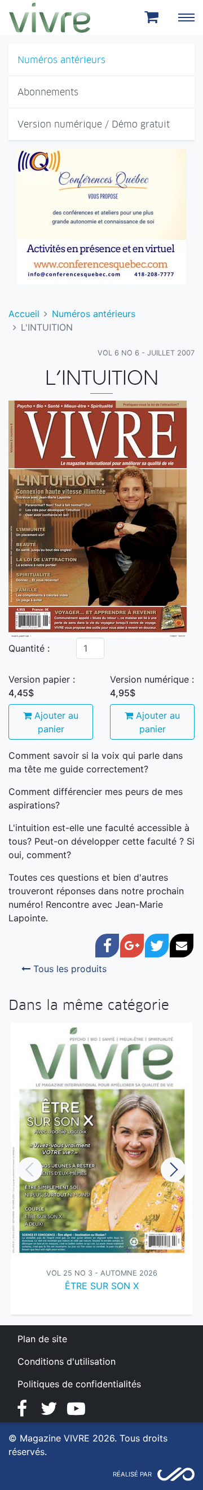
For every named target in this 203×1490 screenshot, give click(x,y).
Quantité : (29, 648)
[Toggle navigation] (186, 17)
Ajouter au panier (55, 722)
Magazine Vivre (49, 17)
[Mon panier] (153, 17)
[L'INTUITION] (97, 518)
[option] (101, 1170)
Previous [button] (29, 1169)
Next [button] (173, 1169)
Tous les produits (68, 968)
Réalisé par (132, 1474)
